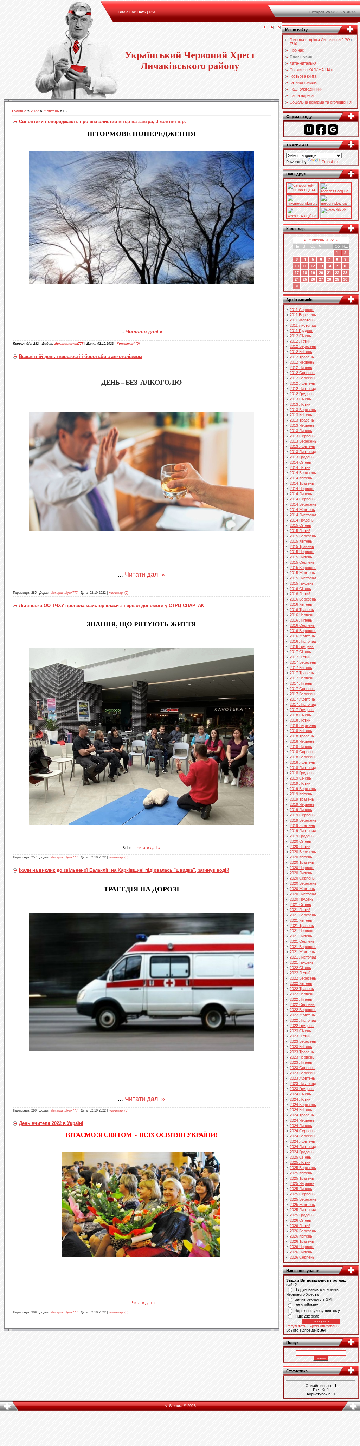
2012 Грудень (302, 394)
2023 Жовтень (302, 1078)
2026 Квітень (301, 1236)
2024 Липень (301, 1125)
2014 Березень (303, 473)
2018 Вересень (303, 757)
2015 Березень (303, 536)
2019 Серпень (302, 815)
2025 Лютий (300, 1162)
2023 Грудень (302, 1089)
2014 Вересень (303, 504)
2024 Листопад (303, 1147)
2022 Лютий (300, 973)
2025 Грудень (302, 1215)
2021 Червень (302, 931)
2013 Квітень (301, 415)
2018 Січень (300, 715)
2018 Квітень (301, 731)
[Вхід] (279, 28)
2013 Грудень (302, 457)
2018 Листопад (303, 767)
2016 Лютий (300, 594)
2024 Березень (303, 1104)
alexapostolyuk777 (68, 343)
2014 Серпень (302, 499)
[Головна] (264, 28)
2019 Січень (300, 778)
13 (321, 266)
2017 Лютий (300, 657)
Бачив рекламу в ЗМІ (314, 1299)
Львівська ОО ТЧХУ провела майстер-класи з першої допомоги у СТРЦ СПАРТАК (111, 605)
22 (337, 273)
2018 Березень (303, 725)
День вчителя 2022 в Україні (51, 1123)
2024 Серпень (302, 1131)
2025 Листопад (303, 1210)
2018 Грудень (302, 773)
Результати (296, 1326)
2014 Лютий (300, 467)
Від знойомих (306, 1305)
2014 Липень (301, 494)
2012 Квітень (301, 352)
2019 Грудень (302, 836)
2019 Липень (301, 810)
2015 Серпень (302, 562)
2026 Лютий (300, 1225)
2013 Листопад (303, 452)
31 (297, 286)
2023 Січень (300, 1031)
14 (329, 266)
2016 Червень (302, 615)
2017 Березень (303, 662)
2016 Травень (302, 610)
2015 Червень (302, 552)
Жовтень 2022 (321, 240)
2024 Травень (302, 1115)
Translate (330, 162)
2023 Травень (302, 1052)
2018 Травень (302, 736)
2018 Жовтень (302, 762)
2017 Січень (300, 652)
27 (321, 279)
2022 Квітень (301, 983)
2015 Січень (300, 525)
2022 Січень (300, 968)
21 (329, 273)
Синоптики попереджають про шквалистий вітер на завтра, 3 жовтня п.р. (102, 121)
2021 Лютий (300, 910)
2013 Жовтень (302, 446)
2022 (35, 111)
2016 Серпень (302, 625)
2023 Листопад (303, 1083)
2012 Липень (301, 367)
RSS (152, 12)
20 (321, 273)
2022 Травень (302, 989)
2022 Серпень (302, 1004)
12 (313, 266)
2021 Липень (301, 936)
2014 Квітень (301, 478)
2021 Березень (303, 915)
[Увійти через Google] (333, 129)
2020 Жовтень (302, 889)
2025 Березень (303, 1168)
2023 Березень (303, 1041)
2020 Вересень (303, 883)
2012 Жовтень (302, 383)
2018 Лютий (300, 720)
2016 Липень (301, 620)
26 (313, 279)
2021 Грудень (302, 962)
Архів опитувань (324, 1326)
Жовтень (51, 111)
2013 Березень (303, 409)
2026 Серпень (302, 1257)
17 (297, 273)
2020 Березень (303, 852)
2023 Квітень (301, 1046)
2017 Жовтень (302, 699)
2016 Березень (303, 599)
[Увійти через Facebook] (321, 129)
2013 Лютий (300, 404)
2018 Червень (302, 741)
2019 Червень (302, 804)
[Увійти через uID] (309, 129)
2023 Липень (301, 1062)
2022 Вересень (303, 1010)
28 (329, 279)
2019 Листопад (303, 831)
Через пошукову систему (317, 1310)
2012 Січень (300, 336)
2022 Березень (303, 978)
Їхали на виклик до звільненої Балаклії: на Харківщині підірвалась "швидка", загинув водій (124, 870)
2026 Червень (302, 1247)
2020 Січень (300, 841)
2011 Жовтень (302, 320)
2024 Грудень (302, 1152)
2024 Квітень (301, 1110)
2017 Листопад (303, 704)
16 (345, 266)
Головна (19, 111)
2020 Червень (302, 867)
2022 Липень (301, 999)
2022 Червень (302, 994)
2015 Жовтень (302, 573)
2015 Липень (301, 557)
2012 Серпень (302, 373)
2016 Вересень (303, 631)
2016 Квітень (301, 604)
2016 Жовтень (302, 636)
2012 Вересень (303, 378)
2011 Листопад (303, 325)
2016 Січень (300, 588)
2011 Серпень (302, 309)
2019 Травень (302, 799)
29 (337, 279)
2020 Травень (302, 862)
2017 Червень (302, 678)
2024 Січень (300, 1094)
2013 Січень (300, 399)
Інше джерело (307, 1316)
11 (305, 266)
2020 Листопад (303, 894)
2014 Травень (302, 483)
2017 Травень (302, 673)
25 (305, 279)
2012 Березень (303, 346)
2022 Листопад (303, 1020)
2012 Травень (302, 357)
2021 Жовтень (302, 952)
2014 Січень (300, 462)
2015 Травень (302, 546)
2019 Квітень (301, 794)
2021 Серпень (302, 941)
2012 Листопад (303, 388)
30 (345, 279)
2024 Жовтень (302, 1141)
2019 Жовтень (302, 825)
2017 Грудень (302, 710)
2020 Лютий (300, 846)
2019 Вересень (303, 820)
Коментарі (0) (128, 343)
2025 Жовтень (302, 1204)
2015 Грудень (302, 583)
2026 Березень (303, 1231)
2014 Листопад (303, 515)
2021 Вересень (303, 946)
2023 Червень (302, 1057)
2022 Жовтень (302, 1015)
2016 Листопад (303, 641)
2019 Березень (303, 789)
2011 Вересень (303, 315)
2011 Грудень (301, 331)
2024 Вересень (303, 1136)
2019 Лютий (300, 783)
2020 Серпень (302, 878)
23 (345, 273)
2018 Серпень (302, 752)
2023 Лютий (300, 1036)
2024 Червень (302, 1120)
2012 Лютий (300, 341)
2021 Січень (300, 904)
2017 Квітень (301, 667)
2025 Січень (300, 1157)
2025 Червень (302, 1183)
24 (297, 279)
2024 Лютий (300, 1099)
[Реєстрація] (272, 28)
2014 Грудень (302, 520)
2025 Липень (301, 1189)
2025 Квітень (301, 1173)
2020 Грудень (302, 899)
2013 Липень (301, 431)
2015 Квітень (301, 541)
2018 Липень (301, 746)
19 (313, 273)
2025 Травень (302, 1178)
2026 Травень (302, 1241)
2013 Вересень (303, 441)
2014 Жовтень (302, 510)
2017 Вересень (303, 694)
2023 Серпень (302, 1068)
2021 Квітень (301, 920)
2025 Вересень (303, 1199)
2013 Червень (302, 425)
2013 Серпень (302, 436)
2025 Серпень (302, 1194)
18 (305, 273)
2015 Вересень (303, 567)
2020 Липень (301, 873)
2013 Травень (302, 420)
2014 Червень (302, 488)
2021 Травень (302, 925)
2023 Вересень (303, 1073)
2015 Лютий (300, 531)
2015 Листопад (303, 578)
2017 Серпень (302, 688)
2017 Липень (301, 683)
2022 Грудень (302, 1025)
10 (297, 266)
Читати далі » (144, 332)
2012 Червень (302, 362)
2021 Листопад (303, 957)
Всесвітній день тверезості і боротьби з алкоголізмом (80, 356)
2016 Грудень (302, 646)
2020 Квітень (301, 857)
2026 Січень (300, 1220)
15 (337, 266)
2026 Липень (301, 1252)
